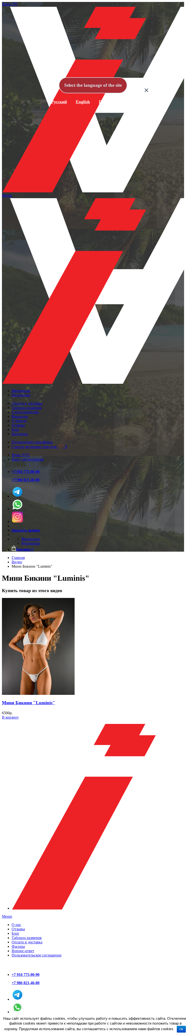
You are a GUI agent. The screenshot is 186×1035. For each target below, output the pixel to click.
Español (130, 101)
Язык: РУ (9, 4)
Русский (59, 101)
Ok (181, 1029)
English (83, 101)
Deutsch (106, 101)
